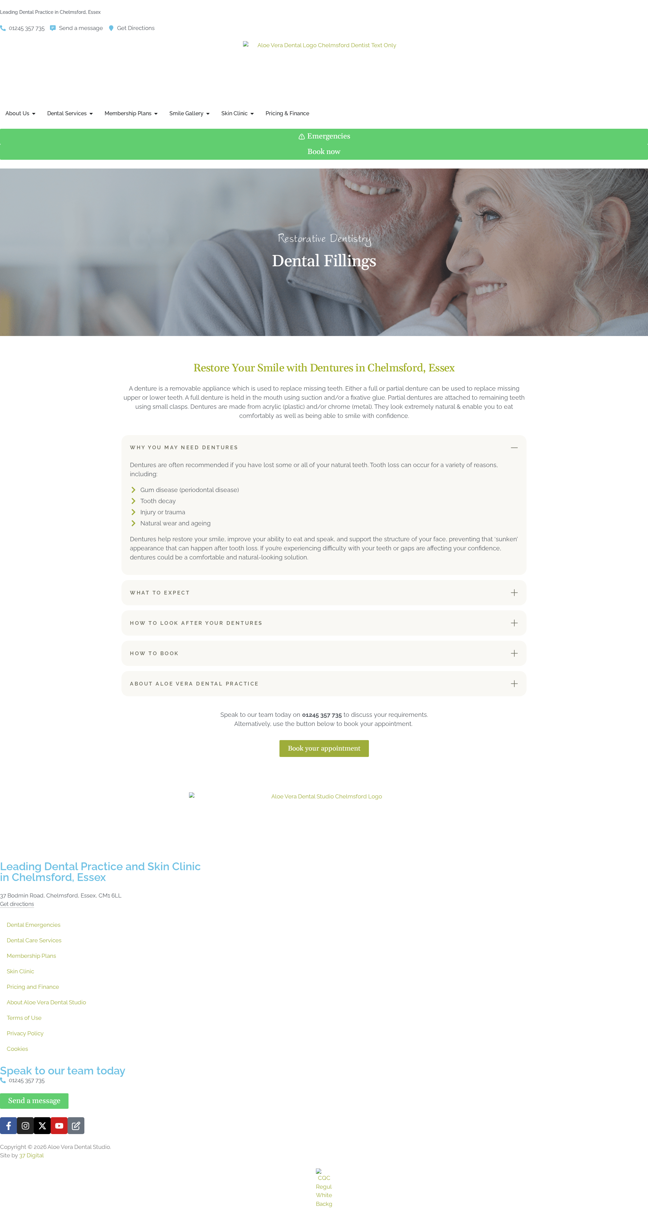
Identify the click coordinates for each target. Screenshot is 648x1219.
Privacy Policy (25, 1033)
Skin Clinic (20, 971)
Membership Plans (31, 955)
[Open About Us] (33, 114)
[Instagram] (25, 1125)
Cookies (17, 1048)
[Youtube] (59, 1125)
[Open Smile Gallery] (208, 114)
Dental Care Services (34, 940)
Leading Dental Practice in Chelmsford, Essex (50, 12)
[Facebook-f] (8, 1125)
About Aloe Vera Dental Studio (46, 1002)
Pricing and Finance (33, 986)
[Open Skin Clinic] (252, 114)
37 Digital (31, 1155)
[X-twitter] (42, 1125)
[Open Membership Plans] (156, 114)
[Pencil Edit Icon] (76, 1125)
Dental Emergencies (33, 924)
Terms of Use (24, 1017)
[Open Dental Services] (91, 114)
